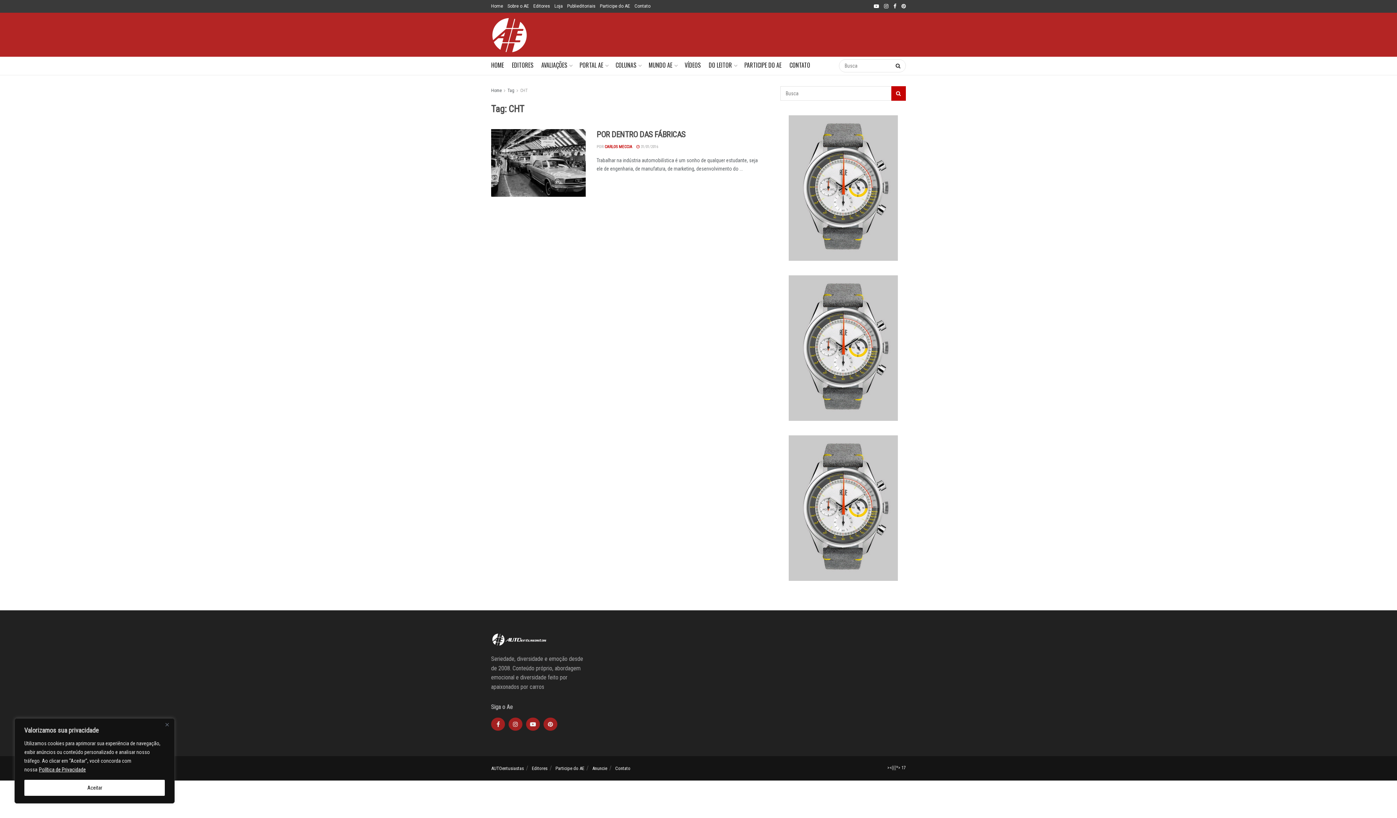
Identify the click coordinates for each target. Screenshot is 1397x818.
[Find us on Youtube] (876, 6)
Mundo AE (660, 65)
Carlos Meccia (618, 146)
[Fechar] (167, 724)
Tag (511, 90)
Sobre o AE (518, 6)
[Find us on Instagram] (886, 6)
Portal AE (591, 65)
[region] (95, 760)
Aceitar (94, 788)
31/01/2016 (649, 146)
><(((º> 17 (896, 767)
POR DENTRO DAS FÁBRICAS (641, 134)
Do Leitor (720, 65)
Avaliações (554, 65)
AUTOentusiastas (507, 768)
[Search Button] (826, 66)
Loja (558, 6)
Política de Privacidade (62, 770)
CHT (524, 90)
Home (497, 6)
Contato (642, 6)
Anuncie (599, 768)
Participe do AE (615, 6)
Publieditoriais (581, 6)
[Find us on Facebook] (894, 6)
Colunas (626, 65)
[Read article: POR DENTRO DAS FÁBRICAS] (538, 163)
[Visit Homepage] (509, 35)
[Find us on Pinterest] (904, 6)
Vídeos (693, 65)
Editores (541, 6)
